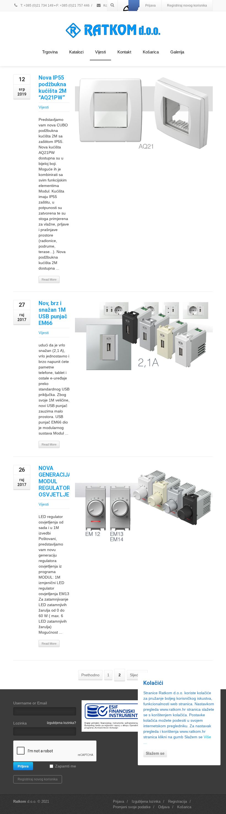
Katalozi (76, 52)
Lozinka (20, 723)
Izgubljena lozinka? (61, 723)
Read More (49, 279)
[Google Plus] (133, 5)
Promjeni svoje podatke (131, 807)
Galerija (177, 52)
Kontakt (124, 52)
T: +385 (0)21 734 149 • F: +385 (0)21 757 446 (55, 5)
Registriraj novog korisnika (187, 5)
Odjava (164, 807)
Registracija (177, 801)
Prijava (150, 5)
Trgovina (50, 52)
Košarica (151, 52)
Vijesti (100, 52)
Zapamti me (65, 766)
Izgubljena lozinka (146, 801)
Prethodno (90, 675)
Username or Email (30, 703)
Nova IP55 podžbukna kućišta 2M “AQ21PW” (52, 87)
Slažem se (155, 753)
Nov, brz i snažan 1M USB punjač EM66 (53, 313)
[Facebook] (123, 5)
